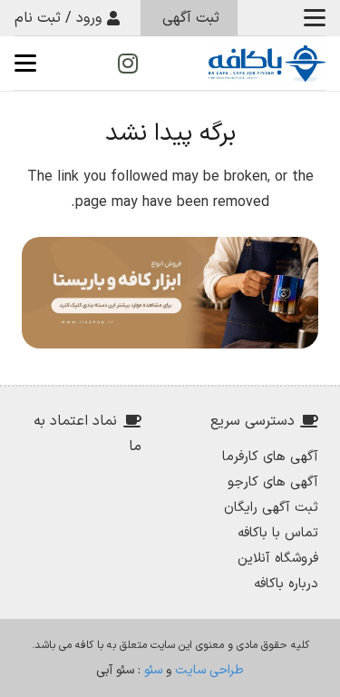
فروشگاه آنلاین (278, 558)
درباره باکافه (286, 584)
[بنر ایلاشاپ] (170, 292)
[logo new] (267, 63)
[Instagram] (128, 63)
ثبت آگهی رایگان (271, 507)
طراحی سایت (209, 670)
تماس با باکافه (278, 533)
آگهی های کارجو (273, 482)
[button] (314, 18)
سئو (153, 670)
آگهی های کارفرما (270, 457)
